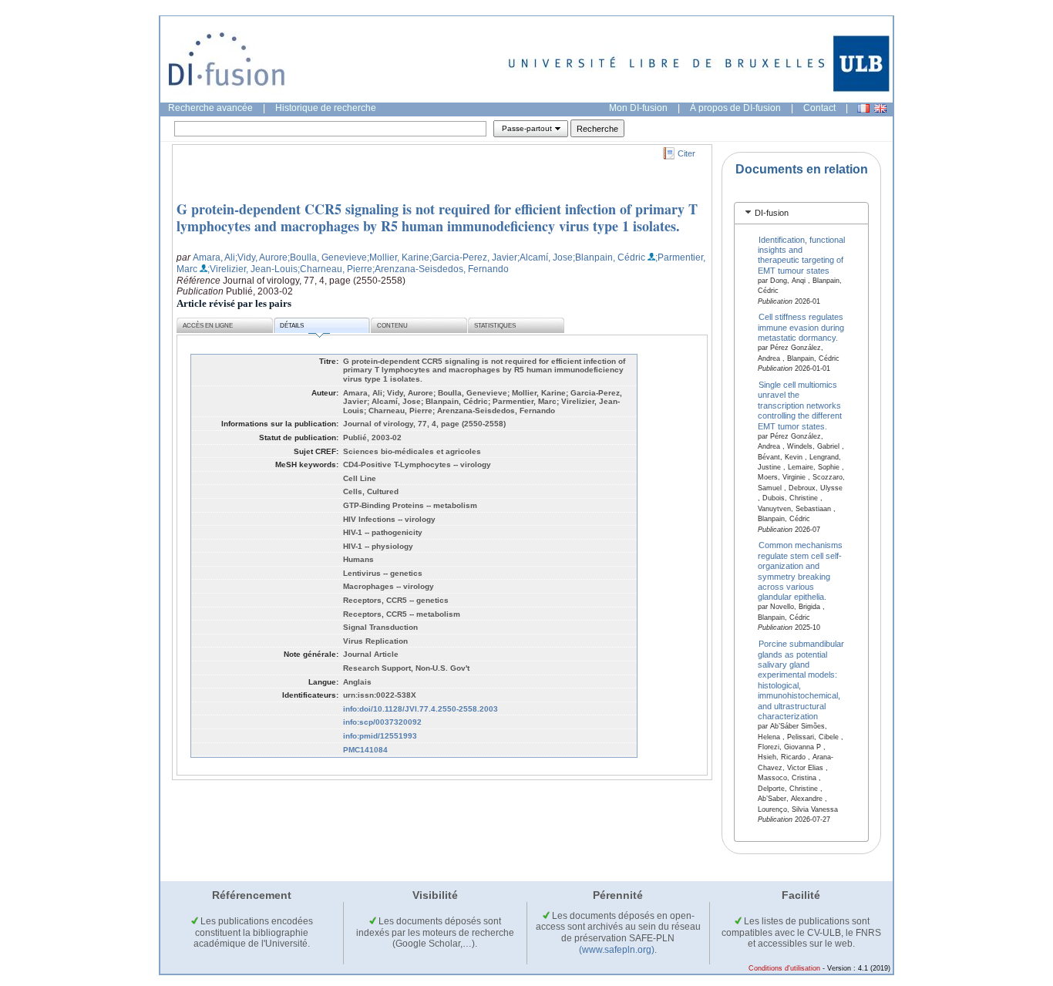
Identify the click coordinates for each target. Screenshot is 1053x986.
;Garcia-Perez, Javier (473, 257)
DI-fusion (772, 212)
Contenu (392, 325)
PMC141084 (365, 749)
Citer (686, 153)
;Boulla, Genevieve (327, 257)
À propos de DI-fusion (735, 108)
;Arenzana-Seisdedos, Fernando (440, 269)
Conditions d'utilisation (784, 968)
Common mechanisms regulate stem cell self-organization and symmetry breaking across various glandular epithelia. (800, 570)
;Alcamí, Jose (545, 257)
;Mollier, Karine (398, 257)
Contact (819, 108)
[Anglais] (880, 108)
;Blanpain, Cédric (609, 257)
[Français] (863, 108)
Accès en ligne (208, 325)
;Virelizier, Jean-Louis (252, 269)
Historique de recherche (325, 108)
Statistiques (495, 325)
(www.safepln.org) (616, 949)
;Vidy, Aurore (261, 257)
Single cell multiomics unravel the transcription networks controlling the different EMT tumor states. (800, 405)
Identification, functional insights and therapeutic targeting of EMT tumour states (802, 254)
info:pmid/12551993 (380, 736)
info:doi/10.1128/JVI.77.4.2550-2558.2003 (420, 709)
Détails (292, 325)
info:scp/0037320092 (382, 722)
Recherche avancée (210, 108)
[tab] (801, 213)
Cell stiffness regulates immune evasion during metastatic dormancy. (801, 327)
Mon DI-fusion (638, 108)
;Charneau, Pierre (335, 269)
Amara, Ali (214, 257)
